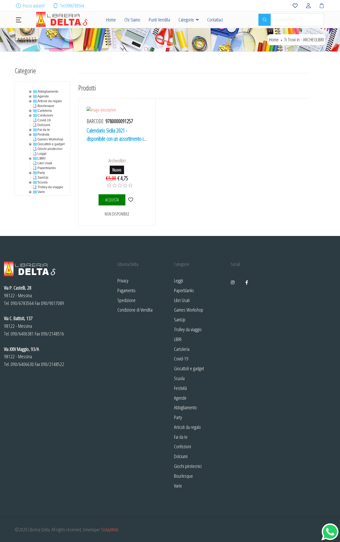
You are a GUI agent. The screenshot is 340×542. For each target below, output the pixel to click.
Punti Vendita (159, 19)
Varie (178, 485)
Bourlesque (183, 475)
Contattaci (215, 19)
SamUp (179, 319)
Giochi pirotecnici (188, 466)
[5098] (130, 199)
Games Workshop (188, 309)
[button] (18, 19)
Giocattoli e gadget (189, 368)
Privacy (122, 280)
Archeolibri (117, 160)
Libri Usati (182, 300)
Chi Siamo (132, 19)
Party (178, 417)
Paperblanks (184, 290)
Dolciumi (181, 456)
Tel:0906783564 (72, 5)
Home (111, 19)
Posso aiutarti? (34, 5)
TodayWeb (109, 529)
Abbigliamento (185, 407)
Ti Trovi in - (304, 39)
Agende (180, 397)
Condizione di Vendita (134, 309)
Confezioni (182, 446)
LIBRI (177, 339)
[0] (109, 185)
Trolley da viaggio (188, 329)
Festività (180, 388)
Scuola (179, 378)
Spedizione (126, 300)
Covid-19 (181, 358)
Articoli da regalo (187, 427)
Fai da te (181, 436)
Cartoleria (181, 348)
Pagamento (126, 290)
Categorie (186, 19)
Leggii (178, 280)
